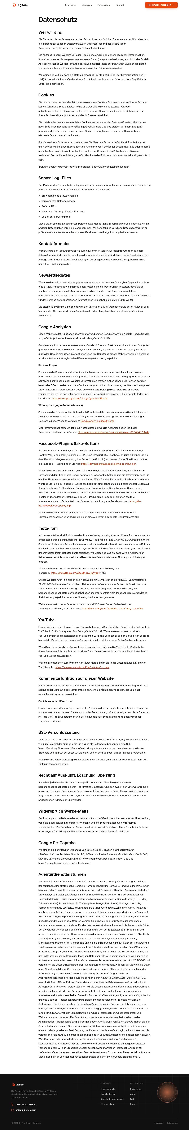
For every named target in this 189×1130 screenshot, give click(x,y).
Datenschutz (172, 1123)
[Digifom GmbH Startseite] (19, 5)
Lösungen (87, 5)
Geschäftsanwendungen (112, 1099)
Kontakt (120, 5)
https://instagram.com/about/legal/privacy (75, 572)
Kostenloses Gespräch (159, 5)
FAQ (132, 1099)
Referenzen (104, 5)
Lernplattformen (108, 1094)
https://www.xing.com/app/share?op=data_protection (112, 608)
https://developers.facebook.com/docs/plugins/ (108, 463)
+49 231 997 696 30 (26, 1104)
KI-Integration (107, 1104)
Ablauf (133, 1094)
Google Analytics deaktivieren (97, 421)
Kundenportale (108, 1089)
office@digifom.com (26, 1110)
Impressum (158, 1123)
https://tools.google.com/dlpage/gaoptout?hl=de (79, 398)
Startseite (70, 5)
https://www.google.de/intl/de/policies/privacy (82, 667)
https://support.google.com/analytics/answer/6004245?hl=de (113, 432)
